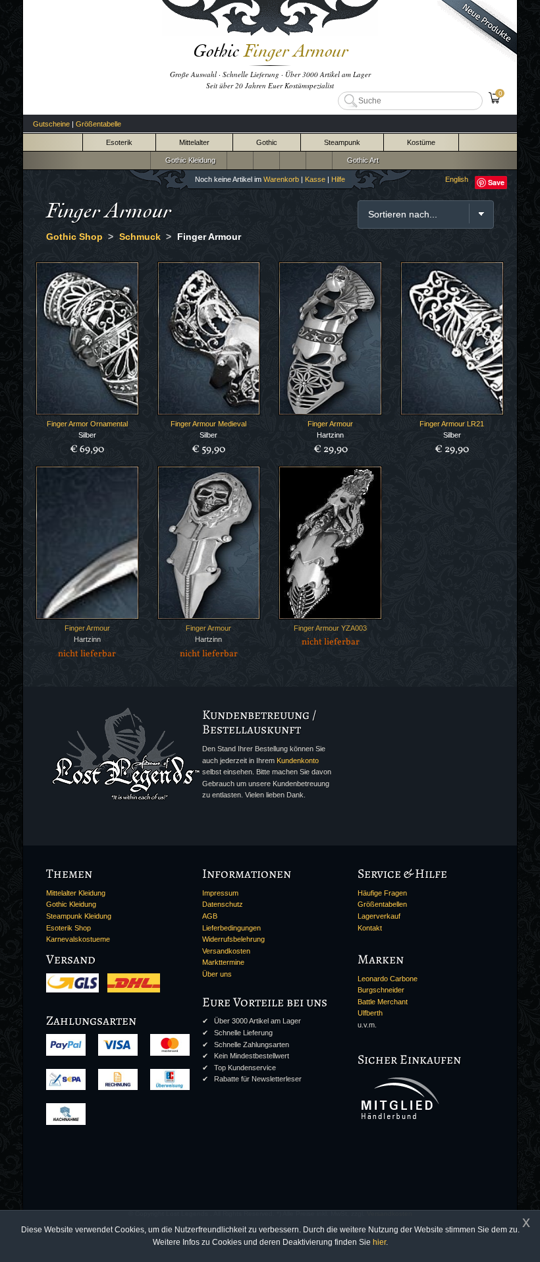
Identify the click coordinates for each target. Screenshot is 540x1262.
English (456, 179)
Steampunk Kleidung (78, 916)
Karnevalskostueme (78, 939)
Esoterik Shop (68, 928)
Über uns (217, 974)
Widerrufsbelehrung (233, 939)
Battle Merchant (383, 1002)
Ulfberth (370, 1013)
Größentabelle (98, 124)
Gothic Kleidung (188, 160)
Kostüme (421, 142)
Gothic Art (361, 160)
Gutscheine (51, 124)
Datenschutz (222, 904)
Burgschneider (381, 990)
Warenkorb (281, 179)
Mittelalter (194, 142)
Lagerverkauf (379, 916)
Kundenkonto (298, 760)
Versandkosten (226, 951)
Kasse (315, 179)
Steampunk (342, 142)
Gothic (266, 142)
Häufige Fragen (382, 893)
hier (379, 1242)
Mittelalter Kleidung (75, 893)
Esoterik (119, 142)
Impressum (220, 893)
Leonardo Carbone (388, 979)
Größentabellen (382, 904)
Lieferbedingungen (231, 928)
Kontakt (370, 928)
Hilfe (338, 179)
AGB (209, 916)
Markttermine (223, 962)
